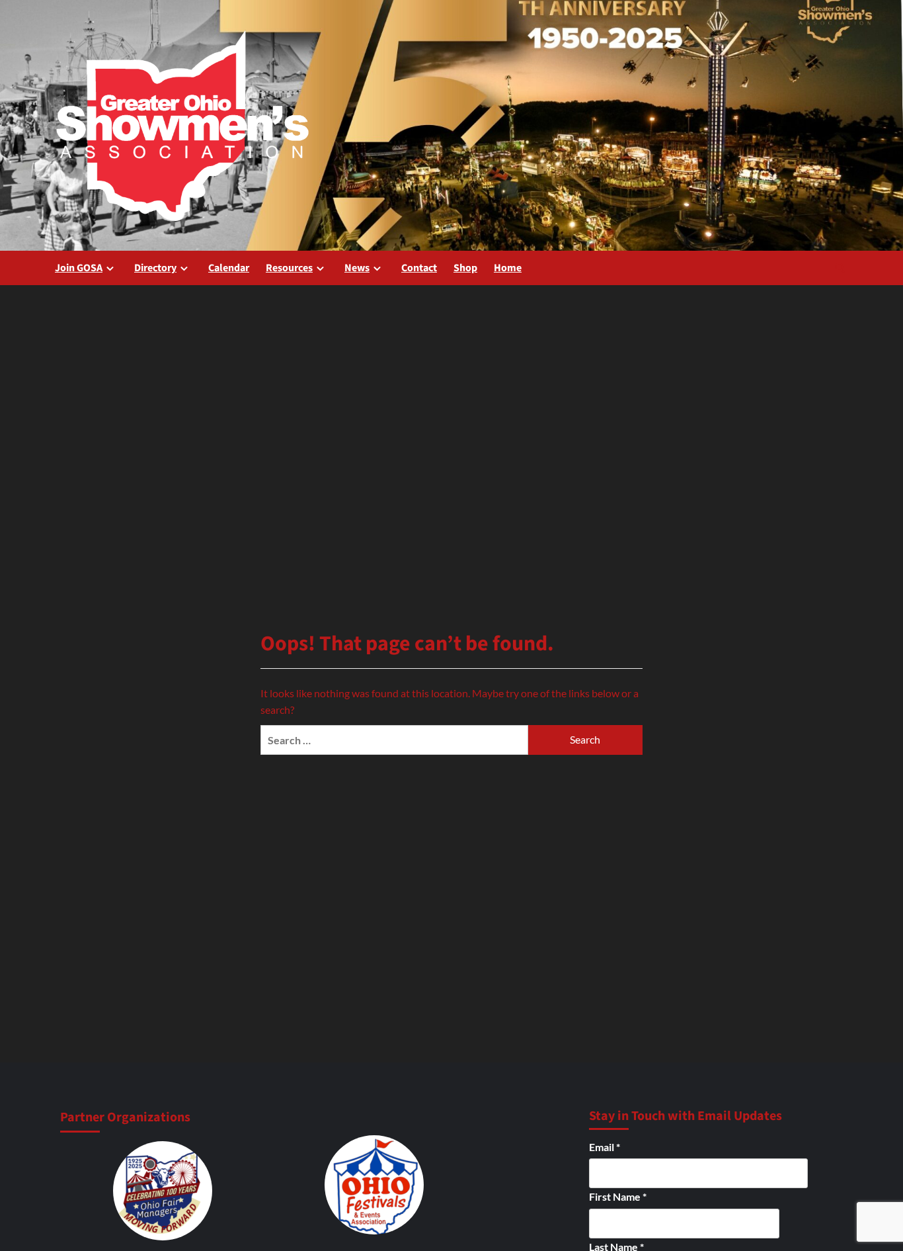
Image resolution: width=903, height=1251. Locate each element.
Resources (289, 268)
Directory (155, 268)
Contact (419, 268)
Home (508, 268)
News (357, 268)
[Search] (840, 267)
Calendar (228, 268)
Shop (465, 268)
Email (604, 1147)
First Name (618, 1196)
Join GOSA (78, 268)
